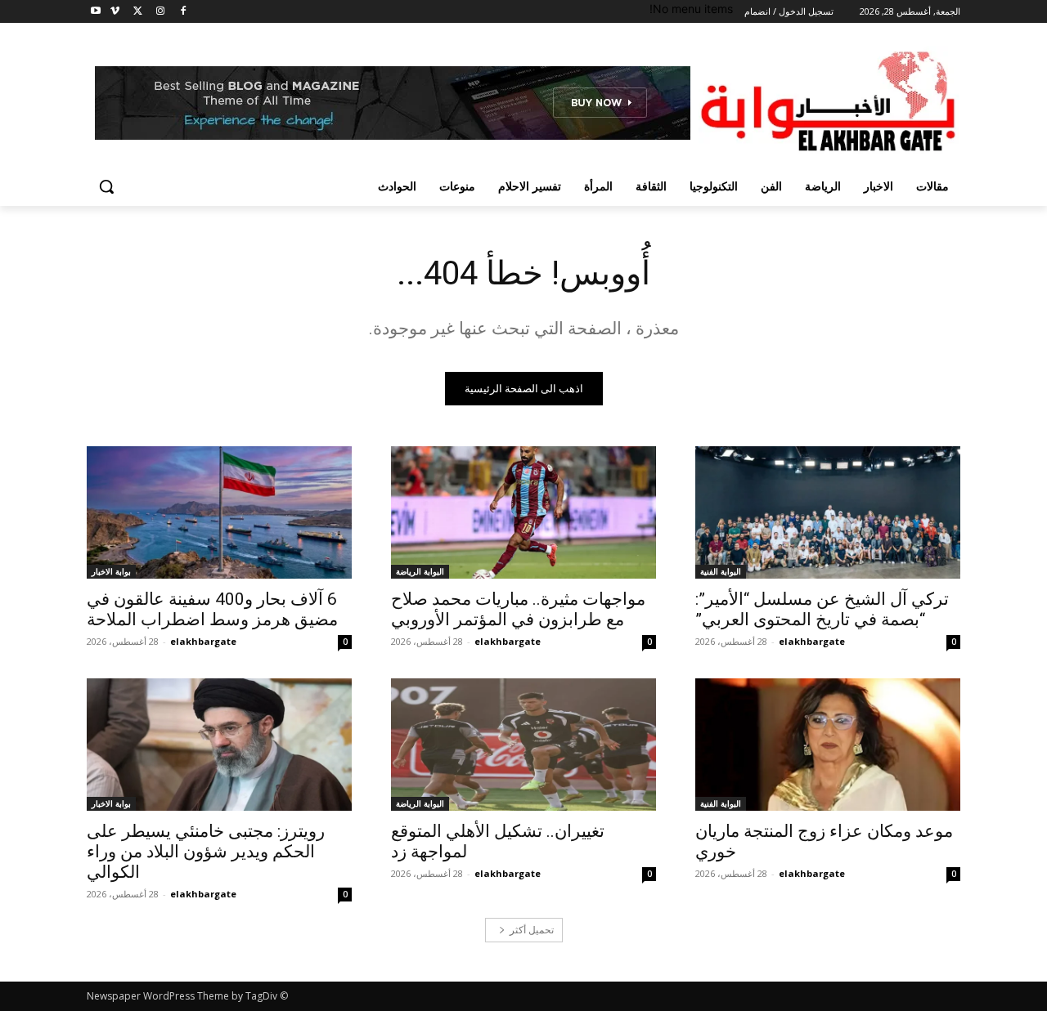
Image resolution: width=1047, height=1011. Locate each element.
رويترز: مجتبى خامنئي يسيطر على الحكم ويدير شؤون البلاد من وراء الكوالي (206, 851)
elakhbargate (812, 641)
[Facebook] (182, 11)
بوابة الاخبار (111, 571)
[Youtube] (96, 11)
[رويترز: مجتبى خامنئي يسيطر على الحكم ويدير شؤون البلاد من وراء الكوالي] (219, 744)
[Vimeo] (115, 11)
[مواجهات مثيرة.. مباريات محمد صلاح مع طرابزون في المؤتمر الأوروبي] (523, 512)
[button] (106, 186)
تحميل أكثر (532, 930)
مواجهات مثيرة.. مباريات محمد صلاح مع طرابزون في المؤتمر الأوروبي (518, 609)
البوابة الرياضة (420, 571)
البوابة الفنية (720, 571)
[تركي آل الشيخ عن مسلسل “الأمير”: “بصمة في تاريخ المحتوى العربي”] (827, 512)
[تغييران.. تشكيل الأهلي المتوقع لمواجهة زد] (523, 744)
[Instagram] (160, 11)
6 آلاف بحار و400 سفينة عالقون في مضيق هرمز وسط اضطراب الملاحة (212, 609)
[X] (137, 11)
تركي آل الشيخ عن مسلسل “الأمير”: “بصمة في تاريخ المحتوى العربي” (822, 609)
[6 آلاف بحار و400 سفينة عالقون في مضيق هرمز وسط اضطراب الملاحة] (219, 512)
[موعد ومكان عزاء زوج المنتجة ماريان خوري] (827, 744)
